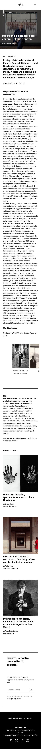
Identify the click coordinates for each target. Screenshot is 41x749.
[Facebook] (17, 83)
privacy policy (15, 698)
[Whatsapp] (24, 83)
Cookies (15, 718)
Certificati (29, 718)
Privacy (10, 718)
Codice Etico (22, 718)
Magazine (11, 56)
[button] (38, 371)
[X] (21, 83)
